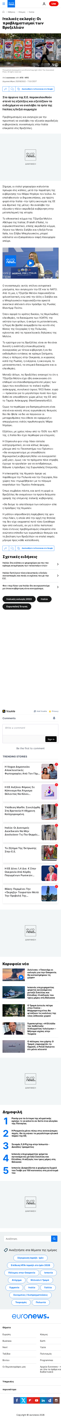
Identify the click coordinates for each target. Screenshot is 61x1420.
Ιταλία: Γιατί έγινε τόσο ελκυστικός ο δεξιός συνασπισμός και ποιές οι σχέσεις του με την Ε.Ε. (26, 575)
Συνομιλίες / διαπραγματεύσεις (30, 1295)
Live (54, 3)
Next (5, 1347)
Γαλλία (48, 1287)
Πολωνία (41, 1302)
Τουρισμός (21, 1302)
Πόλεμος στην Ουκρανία (21, 1272)
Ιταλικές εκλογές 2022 (19, 599)
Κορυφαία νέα (16, 964)
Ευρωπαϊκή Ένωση (16, 606)
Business (7, 1340)
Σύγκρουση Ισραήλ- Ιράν (30, 1257)
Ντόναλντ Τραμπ (40, 1280)
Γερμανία (14, 1287)
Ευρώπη (7, 1334)
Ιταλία (31, 12)
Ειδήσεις (11, 12)
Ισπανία (48, 1272)
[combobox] (30, 1239)
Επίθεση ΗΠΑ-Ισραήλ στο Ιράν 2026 (30, 1265)
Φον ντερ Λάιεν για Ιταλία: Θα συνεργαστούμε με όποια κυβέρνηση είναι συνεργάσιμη (26, 587)
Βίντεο (6, 1360)
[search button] (54, 1239)
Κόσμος (22, 12)
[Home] (3, 12)
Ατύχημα (17, 1280)
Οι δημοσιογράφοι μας (14, 1366)
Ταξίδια (6, 1353)
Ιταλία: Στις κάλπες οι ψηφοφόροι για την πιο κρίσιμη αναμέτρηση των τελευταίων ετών (26, 564)
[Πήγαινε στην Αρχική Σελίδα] (11, 3)
